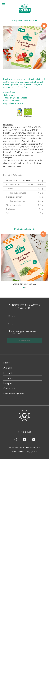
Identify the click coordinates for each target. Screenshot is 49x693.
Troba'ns (8, 377)
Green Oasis (38, 242)
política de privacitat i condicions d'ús (24, 332)
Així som (7, 367)
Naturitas (38, 36)
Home (6, 362)
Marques (7, 383)
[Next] (42, 47)
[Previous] (6, 47)
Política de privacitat (16, 447)
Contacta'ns (9, 388)
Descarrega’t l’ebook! (14, 393)
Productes (8, 372)
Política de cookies (33, 447)
